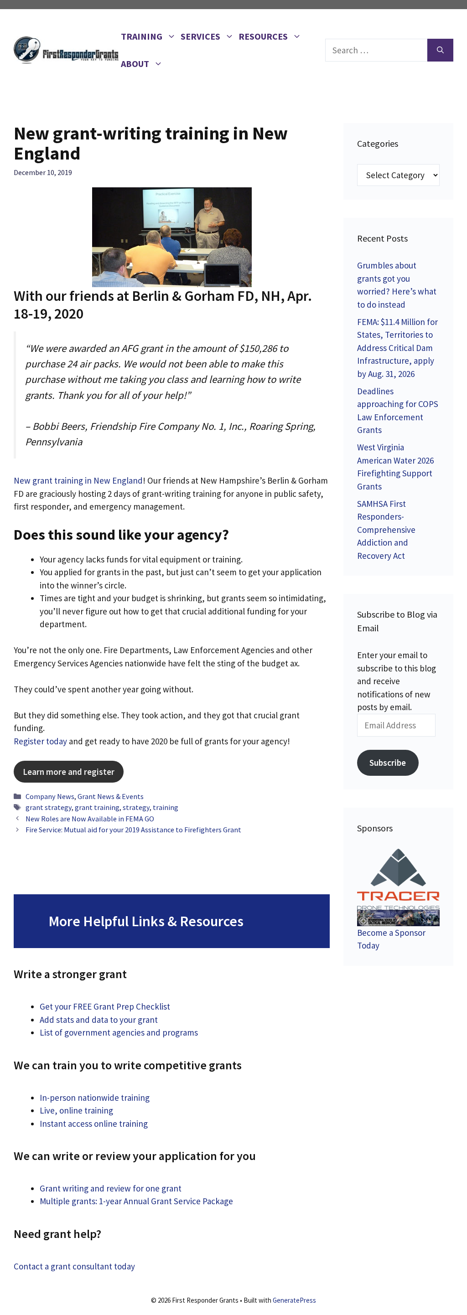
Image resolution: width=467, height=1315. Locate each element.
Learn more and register (68, 771)
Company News (50, 796)
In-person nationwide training (95, 1097)
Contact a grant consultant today (74, 1266)
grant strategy (49, 807)
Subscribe (387, 762)
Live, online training (76, 1110)
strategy (136, 807)
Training (141, 36)
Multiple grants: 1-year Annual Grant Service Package (136, 1201)
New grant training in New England (78, 480)
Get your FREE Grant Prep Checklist (105, 1006)
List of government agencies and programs (119, 1032)
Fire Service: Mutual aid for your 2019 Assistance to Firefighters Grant (133, 829)
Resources (263, 36)
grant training (97, 807)
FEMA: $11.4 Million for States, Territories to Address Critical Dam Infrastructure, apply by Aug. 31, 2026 (397, 347)
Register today (40, 741)
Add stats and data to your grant (99, 1019)
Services (200, 36)
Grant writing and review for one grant (111, 1188)
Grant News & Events (111, 796)
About (135, 63)
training (165, 807)
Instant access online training (94, 1123)
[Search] (440, 50)
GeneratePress (294, 1300)
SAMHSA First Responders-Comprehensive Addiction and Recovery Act (386, 529)
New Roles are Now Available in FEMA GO (90, 818)
